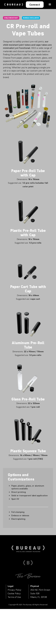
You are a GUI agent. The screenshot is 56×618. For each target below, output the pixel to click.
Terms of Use (14, 596)
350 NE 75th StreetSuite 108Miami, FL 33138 (40, 593)
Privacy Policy (15, 589)
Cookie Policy (14, 593)
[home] (13, 4)
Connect (34, 4)
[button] (50, 4)
